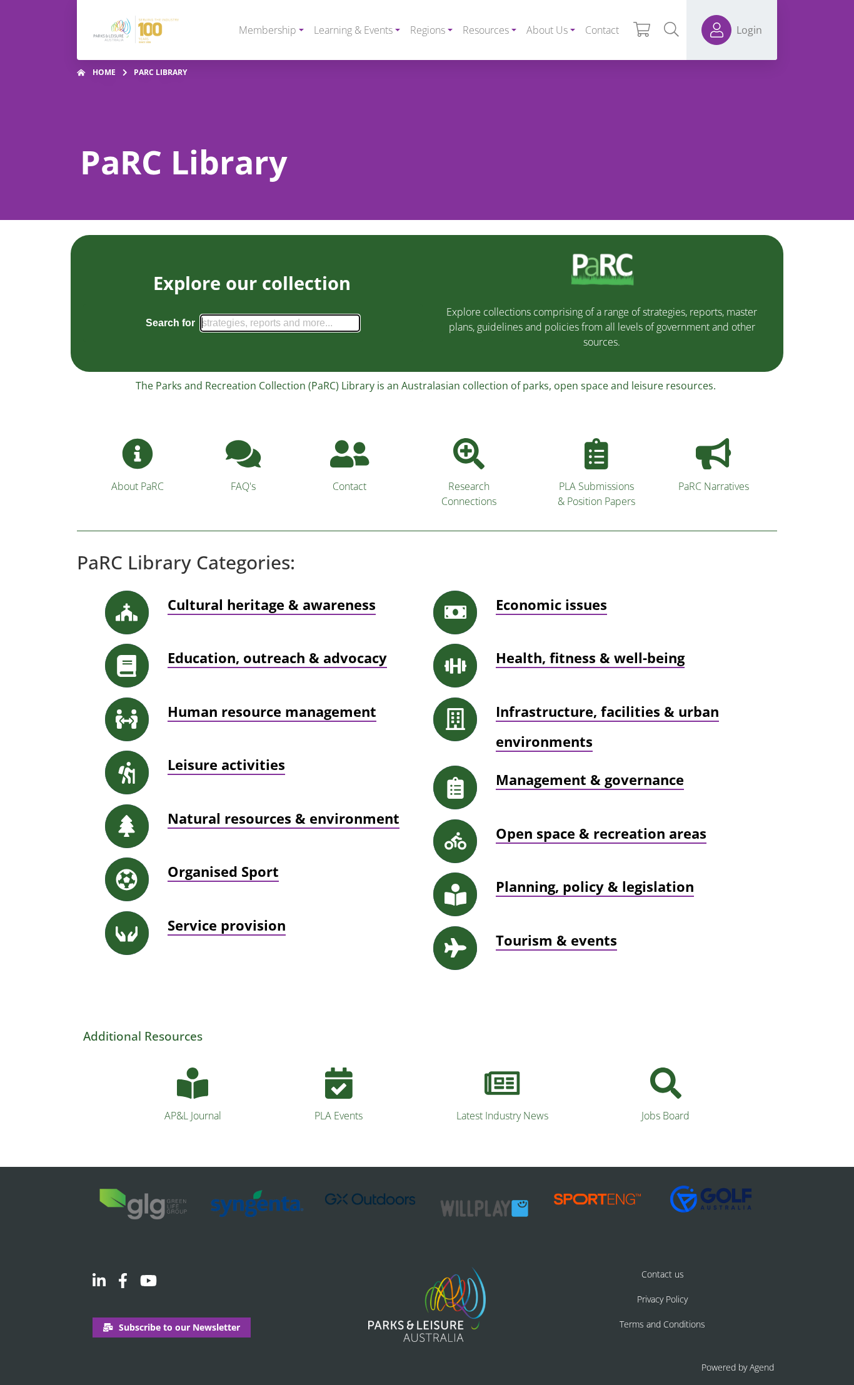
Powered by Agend (737, 1367)
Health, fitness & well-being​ (590, 657)
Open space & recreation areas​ (601, 833)
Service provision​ (227, 925)
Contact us (662, 1274)
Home (104, 72)
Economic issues (551, 604)
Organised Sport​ (223, 871)
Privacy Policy (662, 1299)
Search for (170, 323)
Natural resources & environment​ (283, 818)
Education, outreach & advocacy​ (277, 657)
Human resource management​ (272, 711)
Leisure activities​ (226, 764)
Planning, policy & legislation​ (595, 886)
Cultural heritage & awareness (272, 604)
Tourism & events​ (556, 940)
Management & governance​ (590, 779)
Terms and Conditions (662, 1324)
